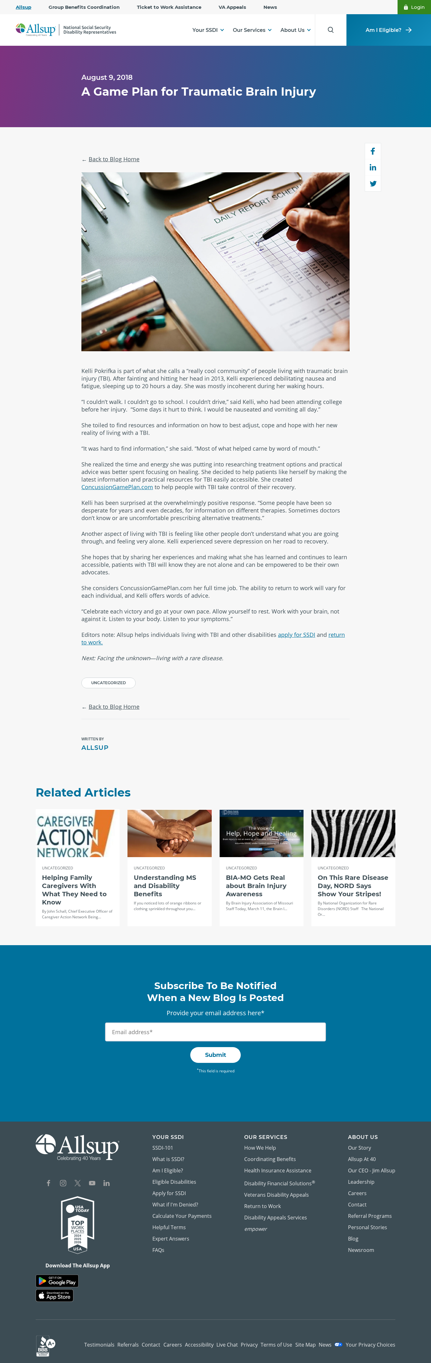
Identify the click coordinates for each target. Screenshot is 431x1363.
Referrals (128, 1344)
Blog (353, 1238)
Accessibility (199, 1344)
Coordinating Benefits (270, 1159)
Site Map (305, 1344)
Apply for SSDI (169, 1193)
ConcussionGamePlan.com (117, 487)
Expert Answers (170, 1238)
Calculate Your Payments (182, 1215)
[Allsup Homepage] (66, 29)
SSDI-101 (162, 1147)
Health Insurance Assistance (277, 1170)
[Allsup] (78, 1147)
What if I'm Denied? (175, 1204)
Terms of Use (276, 1344)
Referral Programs (370, 1215)
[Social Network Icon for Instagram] (63, 1184)
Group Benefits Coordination (84, 7)
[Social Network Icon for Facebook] (48, 1184)
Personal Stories (367, 1227)
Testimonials (99, 1344)
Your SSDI (205, 30)
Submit (215, 1055)
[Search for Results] (330, 30)
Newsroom (361, 1250)
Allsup (23, 7)
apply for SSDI (296, 634)
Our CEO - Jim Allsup (371, 1170)
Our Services (249, 30)
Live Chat (227, 1344)
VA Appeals (232, 7)
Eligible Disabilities (174, 1181)
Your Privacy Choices (370, 1344)
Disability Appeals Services (275, 1217)
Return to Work (262, 1206)
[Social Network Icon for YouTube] (92, 1184)
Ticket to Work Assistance (169, 7)
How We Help (260, 1147)
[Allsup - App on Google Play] (57, 1281)
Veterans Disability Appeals (276, 1194)
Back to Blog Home (114, 159)
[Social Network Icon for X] (77, 1184)
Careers (357, 1193)
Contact (357, 1204)
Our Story (359, 1147)
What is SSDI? (168, 1159)
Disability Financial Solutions (279, 1183)
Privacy (249, 1344)
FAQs (158, 1250)
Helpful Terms (169, 1227)
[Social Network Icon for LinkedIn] (106, 1184)
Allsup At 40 (362, 1159)
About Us (292, 30)
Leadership (361, 1181)
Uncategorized (108, 682)
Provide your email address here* (215, 1013)
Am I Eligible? (383, 30)
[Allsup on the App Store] (55, 1295)
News (270, 7)
